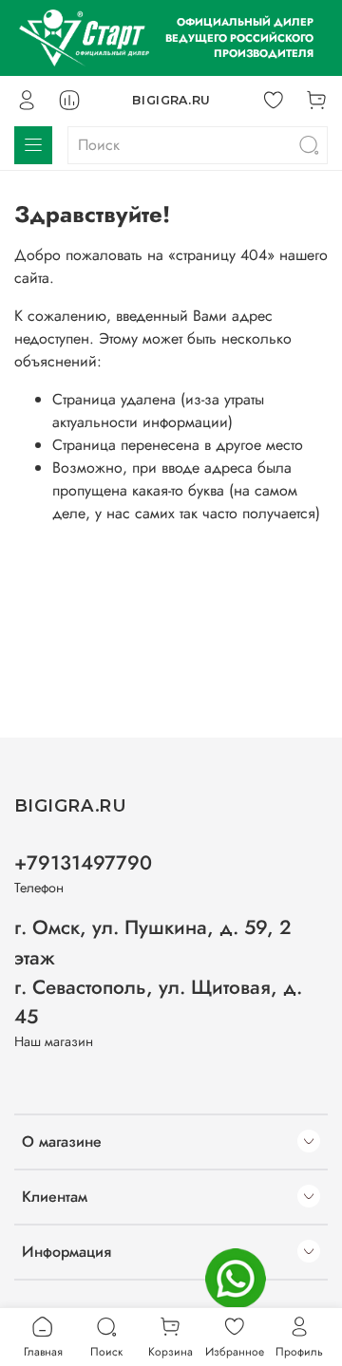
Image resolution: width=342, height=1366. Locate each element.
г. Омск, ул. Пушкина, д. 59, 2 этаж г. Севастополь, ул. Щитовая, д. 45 (158, 972)
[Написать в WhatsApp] (235, 1278)
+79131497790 (83, 863)
